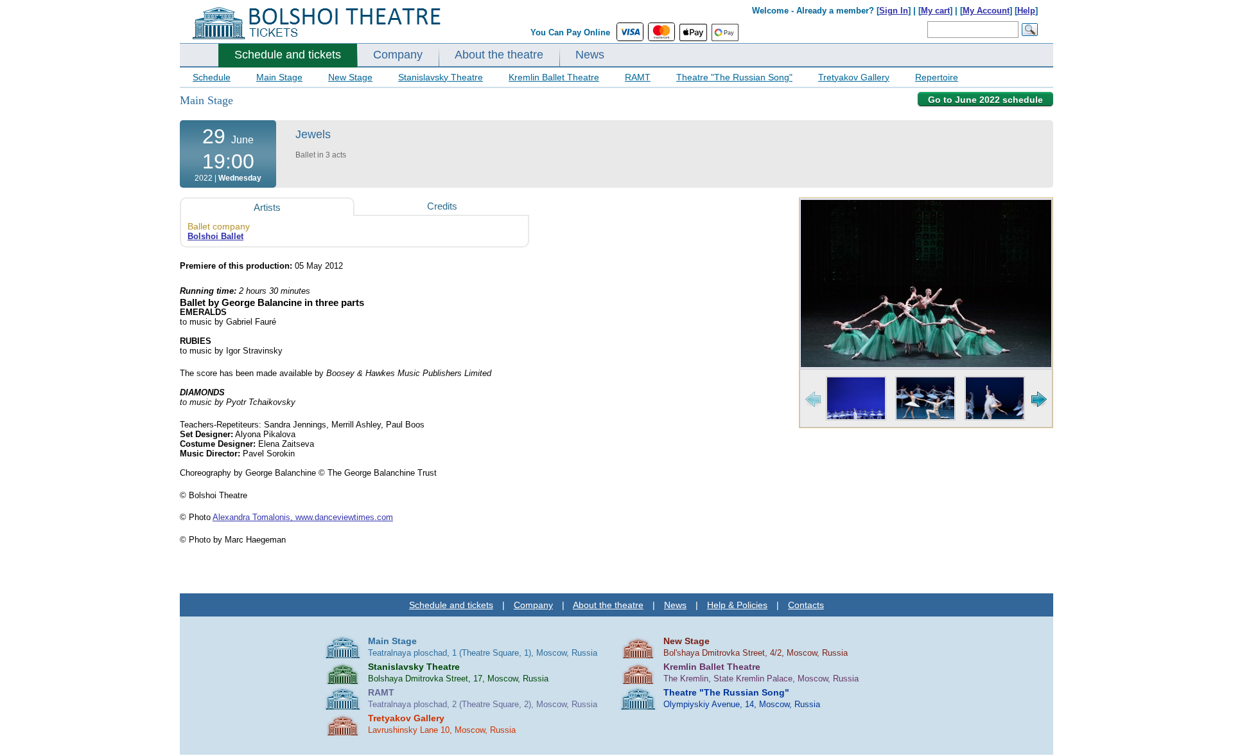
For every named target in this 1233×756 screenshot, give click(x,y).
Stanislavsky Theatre (440, 77)
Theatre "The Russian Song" (734, 77)
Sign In (893, 10)
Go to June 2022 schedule (985, 99)
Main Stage (279, 77)
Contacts (806, 605)
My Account (986, 10)
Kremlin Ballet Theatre (554, 77)
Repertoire (936, 77)
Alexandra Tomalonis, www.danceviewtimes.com (303, 517)
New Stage (350, 77)
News (589, 54)
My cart (935, 10)
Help (1026, 10)
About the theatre (499, 54)
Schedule (212, 77)
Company (398, 54)
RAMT (638, 77)
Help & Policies (737, 605)
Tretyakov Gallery (853, 77)
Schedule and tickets (287, 54)
